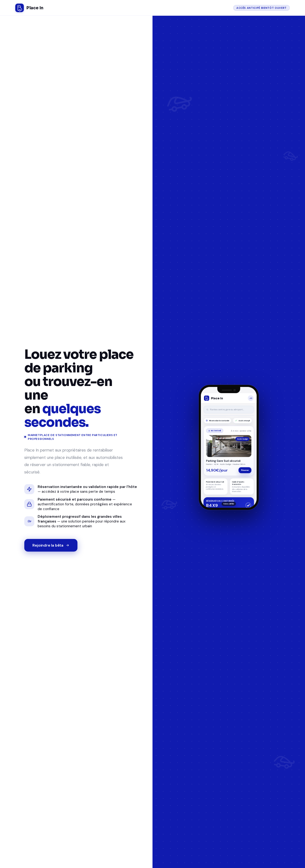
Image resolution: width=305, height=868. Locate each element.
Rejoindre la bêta (47, 545)
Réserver (245, 472)
